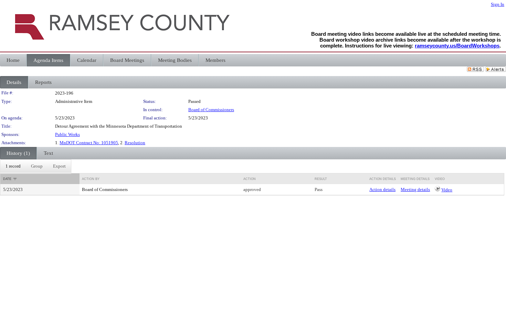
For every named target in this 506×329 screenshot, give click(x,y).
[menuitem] (13, 166)
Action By (90, 179)
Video (446, 189)
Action (249, 179)
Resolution (135, 142)
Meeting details (415, 189)
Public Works (67, 134)
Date (7, 179)
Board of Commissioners (211, 109)
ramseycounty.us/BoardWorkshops (457, 46)
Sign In (497, 4)
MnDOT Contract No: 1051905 (89, 142)
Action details (382, 189)
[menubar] (35, 166)
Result (321, 179)
